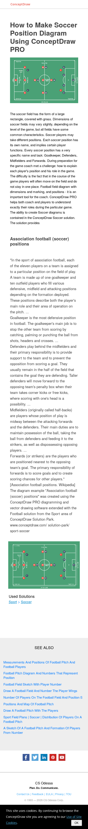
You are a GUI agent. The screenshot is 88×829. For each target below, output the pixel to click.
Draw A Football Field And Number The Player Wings (40, 690)
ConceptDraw (20, 4)
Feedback (37, 794)
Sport (13, 602)
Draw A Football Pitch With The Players (30, 710)
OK (77, 822)
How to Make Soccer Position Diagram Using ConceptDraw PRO (43, 37)
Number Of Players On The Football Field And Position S (42, 697)
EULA (49, 794)
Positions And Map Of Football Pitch (28, 704)
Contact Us (23, 794)
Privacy (59, 794)
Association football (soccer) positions (39, 241)
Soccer (26, 602)
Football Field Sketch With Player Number (32, 684)
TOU (68, 794)
